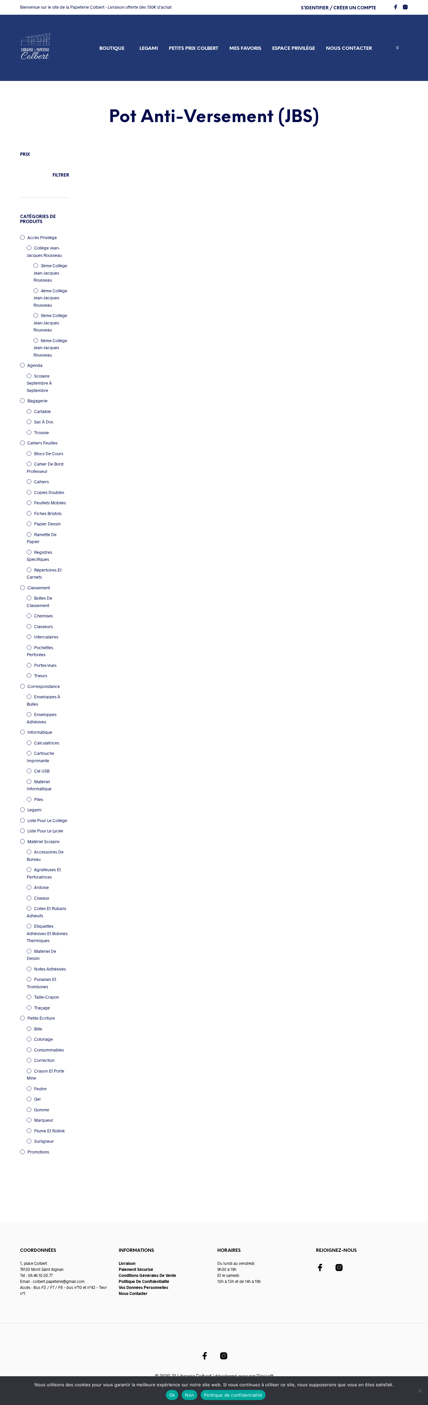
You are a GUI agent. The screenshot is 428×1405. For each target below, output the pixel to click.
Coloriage (43, 1039)
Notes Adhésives (50, 969)
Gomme (41, 1109)
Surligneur (44, 1141)
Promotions (38, 1152)
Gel (37, 1099)
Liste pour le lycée (45, 830)
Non (189, 1395)
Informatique (39, 732)
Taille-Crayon (46, 997)
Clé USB (41, 771)
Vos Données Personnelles (143, 1287)
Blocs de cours (48, 453)
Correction (44, 1060)
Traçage (42, 1007)
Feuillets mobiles (50, 502)
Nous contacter (349, 48)
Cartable (42, 411)
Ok (172, 1395)
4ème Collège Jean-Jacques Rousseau (50, 298)
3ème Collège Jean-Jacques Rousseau (50, 273)
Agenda (34, 365)
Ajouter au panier (122, 277)
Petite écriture (41, 1018)
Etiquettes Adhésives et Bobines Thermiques (47, 933)
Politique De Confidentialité (144, 1281)
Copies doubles (49, 492)
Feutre (40, 1088)
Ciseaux (41, 898)
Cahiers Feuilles (42, 442)
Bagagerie (37, 400)
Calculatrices (46, 742)
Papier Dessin (47, 523)
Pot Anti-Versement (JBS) (109, 240)
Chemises (43, 615)
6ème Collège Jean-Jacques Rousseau (50, 348)
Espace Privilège (293, 48)
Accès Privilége (42, 237)
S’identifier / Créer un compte (338, 8)
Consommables (49, 1049)
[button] (394, 47)
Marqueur (43, 1120)
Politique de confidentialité (233, 1395)
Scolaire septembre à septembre (39, 383)
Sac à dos (43, 421)
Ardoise (41, 887)
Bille (38, 1028)
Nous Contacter (133, 1293)
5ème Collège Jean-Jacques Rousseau (50, 322)
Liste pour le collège (47, 820)
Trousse (41, 432)
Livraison (127, 1263)
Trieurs (40, 675)
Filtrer (60, 175)
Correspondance (43, 686)
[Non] (419, 1390)
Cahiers (41, 481)
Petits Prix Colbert (193, 48)
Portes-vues (45, 665)
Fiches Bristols (48, 513)
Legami (148, 48)
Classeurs (43, 626)
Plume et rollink (49, 1130)
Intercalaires (46, 636)
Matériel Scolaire (43, 841)
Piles (38, 799)
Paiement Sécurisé (136, 1269)
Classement (38, 587)
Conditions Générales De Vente (147, 1275)
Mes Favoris (245, 48)
